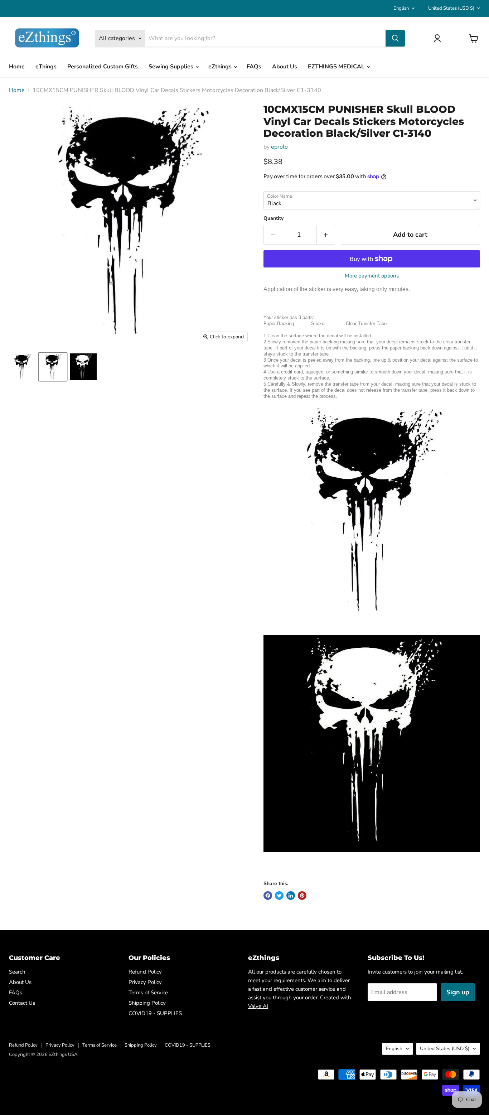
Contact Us (22, 1003)
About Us (284, 67)
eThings (46, 67)
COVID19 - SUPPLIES (155, 1013)
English (401, 8)
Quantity (273, 218)
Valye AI (258, 1006)
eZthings (220, 67)
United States (451, 8)
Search (17, 971)
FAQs (254, 67)
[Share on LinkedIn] (290, 895)
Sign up (457, 992)
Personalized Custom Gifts (102, 67)
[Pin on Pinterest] (302, 895)
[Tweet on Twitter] (279, 895)
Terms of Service (148, 992)
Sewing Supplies (172, 67)
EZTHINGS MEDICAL (337, 67)
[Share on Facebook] (267, 895)
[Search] (395, 38)
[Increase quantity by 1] (326, 235)
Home (17, 67)
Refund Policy (145, 971)
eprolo (279, 147)
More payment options (372, 276)
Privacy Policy (145, 982)
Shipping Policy (147, 1003)
